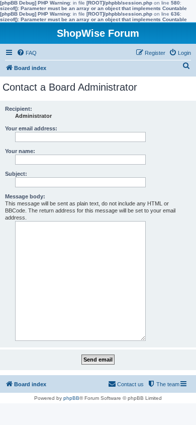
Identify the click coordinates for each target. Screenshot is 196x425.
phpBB (71, 398)
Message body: (25, 196)
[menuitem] (27, 53)
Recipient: (18, 109)
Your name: (20, 151)
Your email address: (31, 128)
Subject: (16, 174)
